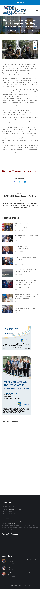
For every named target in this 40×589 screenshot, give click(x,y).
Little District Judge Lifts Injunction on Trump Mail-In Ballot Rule (26, 247)
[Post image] (7, 227)
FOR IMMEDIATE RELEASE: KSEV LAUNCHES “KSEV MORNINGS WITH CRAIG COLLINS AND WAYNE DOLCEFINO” (26, 284)
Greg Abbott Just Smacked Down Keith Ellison (26, 236)
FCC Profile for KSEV (10, 523)
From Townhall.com (19, 171)
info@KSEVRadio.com (15, 509)
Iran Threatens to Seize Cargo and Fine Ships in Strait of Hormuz (26, 270)
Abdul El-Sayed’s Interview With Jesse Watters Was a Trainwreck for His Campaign (26, 260)
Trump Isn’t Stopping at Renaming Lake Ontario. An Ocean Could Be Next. (24, 226)
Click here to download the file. (13, 522)
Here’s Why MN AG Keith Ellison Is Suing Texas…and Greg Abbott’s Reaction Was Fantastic (26, 296)
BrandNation (30, 585)
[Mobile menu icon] (37, 10)
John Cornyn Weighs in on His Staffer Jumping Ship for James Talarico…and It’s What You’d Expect (25, 309)
